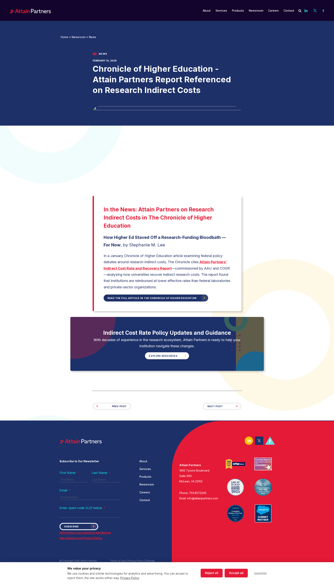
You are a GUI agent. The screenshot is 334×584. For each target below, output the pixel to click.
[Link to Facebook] (323, 10)
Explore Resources (163, 355)
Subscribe (71, 526)
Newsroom (78, 37)
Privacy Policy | (136, 560)
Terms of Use (118, 560)
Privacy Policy (129, 578)
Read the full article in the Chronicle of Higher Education (152, 298)
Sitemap (150, 560)
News (92, 37)
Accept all (236, 573)
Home (64, 37)
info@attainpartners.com (202, 498)
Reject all (211, 573)
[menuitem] (206, 10)
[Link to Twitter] (315, 10)
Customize (260, 573)
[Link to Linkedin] (306, 10)
